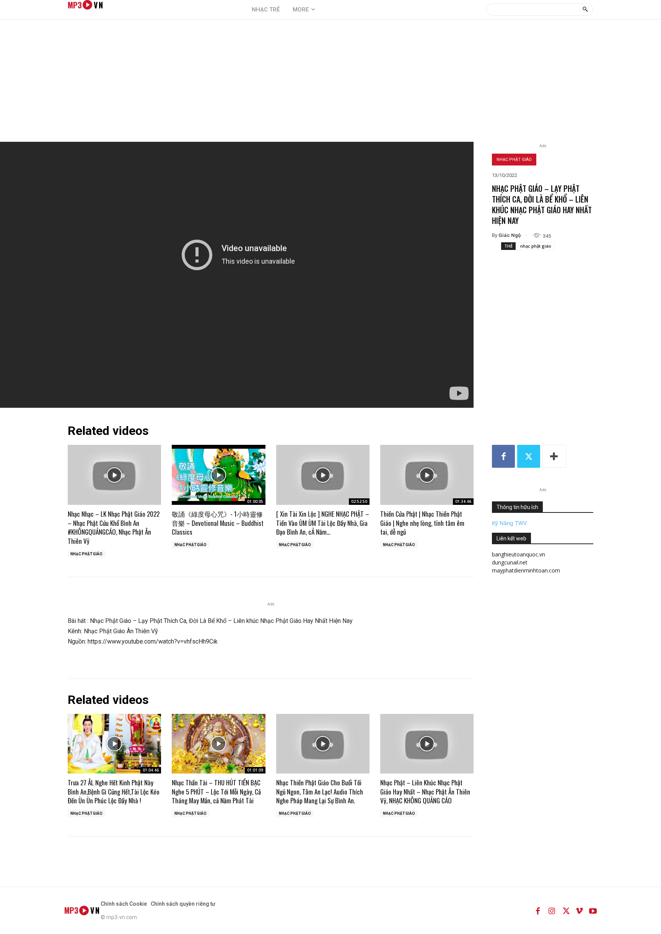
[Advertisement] (330, 84)
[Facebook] (503, 456)
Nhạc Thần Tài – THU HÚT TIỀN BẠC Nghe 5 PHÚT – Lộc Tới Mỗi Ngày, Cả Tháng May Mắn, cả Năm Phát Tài (216, 792)
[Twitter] (528, 456)
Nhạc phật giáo (514, 159)
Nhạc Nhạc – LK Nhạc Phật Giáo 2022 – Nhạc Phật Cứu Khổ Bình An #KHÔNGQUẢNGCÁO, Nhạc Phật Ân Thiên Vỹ (114, 527)
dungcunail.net (509, 562)
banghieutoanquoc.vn (518, 554)
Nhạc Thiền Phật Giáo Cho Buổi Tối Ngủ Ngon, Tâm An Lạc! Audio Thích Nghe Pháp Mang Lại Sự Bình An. (319, 792)
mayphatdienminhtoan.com (526, 570)
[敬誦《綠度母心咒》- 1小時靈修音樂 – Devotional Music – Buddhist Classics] (218, 474)
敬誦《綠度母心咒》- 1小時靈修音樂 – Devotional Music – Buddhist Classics (218, 523)
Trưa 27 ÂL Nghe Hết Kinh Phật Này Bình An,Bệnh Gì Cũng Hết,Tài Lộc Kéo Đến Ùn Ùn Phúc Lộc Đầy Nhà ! (114, 792)
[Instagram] (551, 910)
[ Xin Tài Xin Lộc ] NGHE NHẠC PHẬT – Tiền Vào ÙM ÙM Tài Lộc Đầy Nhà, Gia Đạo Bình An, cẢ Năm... (322, 523)
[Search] (585, 9)
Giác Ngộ (509, 235)
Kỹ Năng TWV (509, 523)
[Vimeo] (579, 910)
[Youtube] (593, 910)
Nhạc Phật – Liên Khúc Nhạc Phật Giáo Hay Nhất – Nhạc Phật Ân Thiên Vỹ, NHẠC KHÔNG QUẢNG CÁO (425, 792)
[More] (554, 456)
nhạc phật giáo (535, 246)
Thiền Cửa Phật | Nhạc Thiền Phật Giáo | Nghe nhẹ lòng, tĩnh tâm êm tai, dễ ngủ (422, 523)
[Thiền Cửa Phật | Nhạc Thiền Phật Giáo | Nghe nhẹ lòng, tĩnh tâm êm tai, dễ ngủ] (427, 474)
